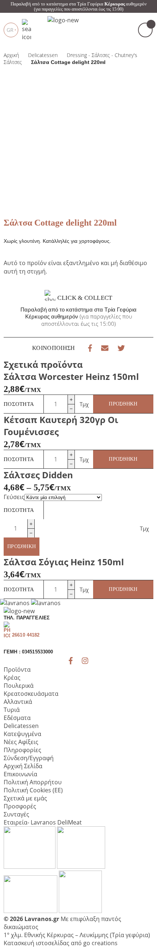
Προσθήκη (123, 404)
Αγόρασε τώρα (100, 119)
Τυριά (12, 710)
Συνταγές (16, 814)
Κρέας (12, 678)
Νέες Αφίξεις (21, 742)
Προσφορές (20, 806)
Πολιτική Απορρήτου (33, 782)
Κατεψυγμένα (22, 734)
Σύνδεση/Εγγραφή (29, 758)
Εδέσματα (17, 718)
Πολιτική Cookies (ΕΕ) (33, 790)
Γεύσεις (14, 497)
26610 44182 (25, 635)
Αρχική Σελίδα (23, 766)
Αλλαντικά (18, 702)
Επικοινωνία (20, 774)
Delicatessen (21, 726)
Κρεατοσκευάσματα (31, 694)
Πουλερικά (19, 686)
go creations (100, 943)
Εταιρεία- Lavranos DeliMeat (43, 822)
